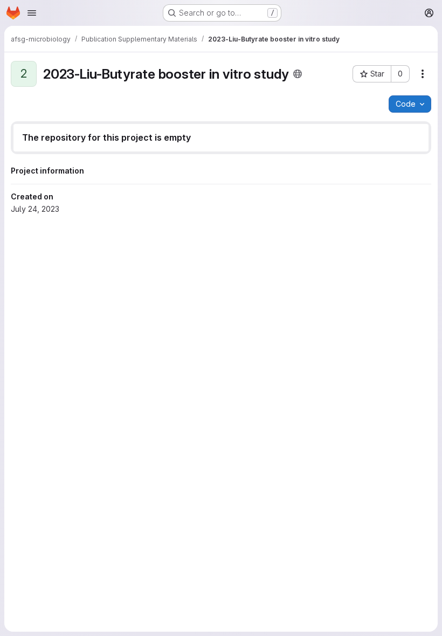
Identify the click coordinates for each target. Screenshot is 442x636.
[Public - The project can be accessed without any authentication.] (297, 74)
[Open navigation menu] (31, 13)
